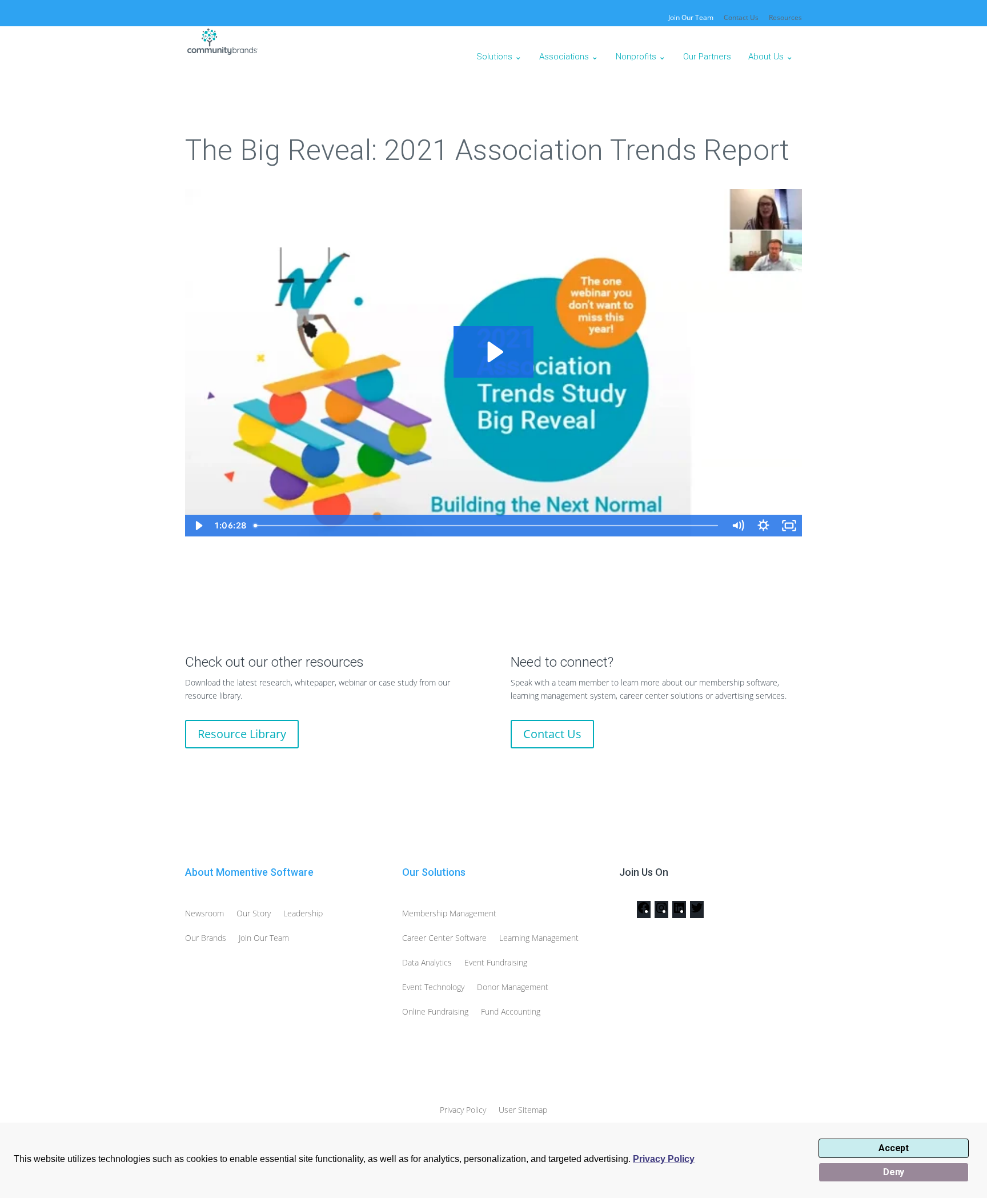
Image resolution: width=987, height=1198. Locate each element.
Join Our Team (264, 937)
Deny (893, 1172)
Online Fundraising (435, 1011)
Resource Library (242, 734)
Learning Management (539, 937)
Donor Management (512, 986)
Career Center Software (444, 937)
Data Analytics (427, 962)
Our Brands (205, 937)
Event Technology (433, 986)
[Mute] (738, 525)
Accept (893, 1148)
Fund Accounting (510, 1011)
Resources (785, 18)
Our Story (253, 913)
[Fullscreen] (789, 525)
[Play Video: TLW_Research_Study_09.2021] (494, 352)
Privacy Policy (664, 1159)
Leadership (303, 913)
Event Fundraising (495, 962)
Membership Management (449, 913)
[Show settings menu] (763, 525)
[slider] (487, 525)
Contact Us (741, 18)
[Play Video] (198, 525)
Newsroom (204, 913)
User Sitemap (523, 1109)
